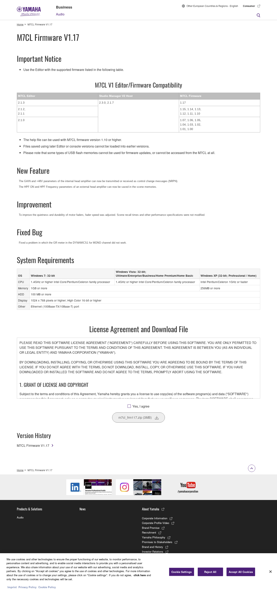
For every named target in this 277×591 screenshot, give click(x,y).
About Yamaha (150, 508)
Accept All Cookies (241, 572)
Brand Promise (150, 528)
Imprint (12, 587)
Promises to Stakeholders (157, 542)
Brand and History (152, 547)
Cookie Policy (47, 587)
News (82, 508)
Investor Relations (152, 551)
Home (20, 24)
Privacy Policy (27, 587)
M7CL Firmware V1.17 (33, 445)
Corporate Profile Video (155, 523)
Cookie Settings (181, 572)
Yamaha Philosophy (153, 537)
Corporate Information (154, 518)
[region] (138, 572)
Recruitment (149, 532)
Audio (60, 14)
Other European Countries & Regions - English (212, 6)
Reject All (210, 572)
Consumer (249, 6)
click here (140, 575)
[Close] (270, 571)
